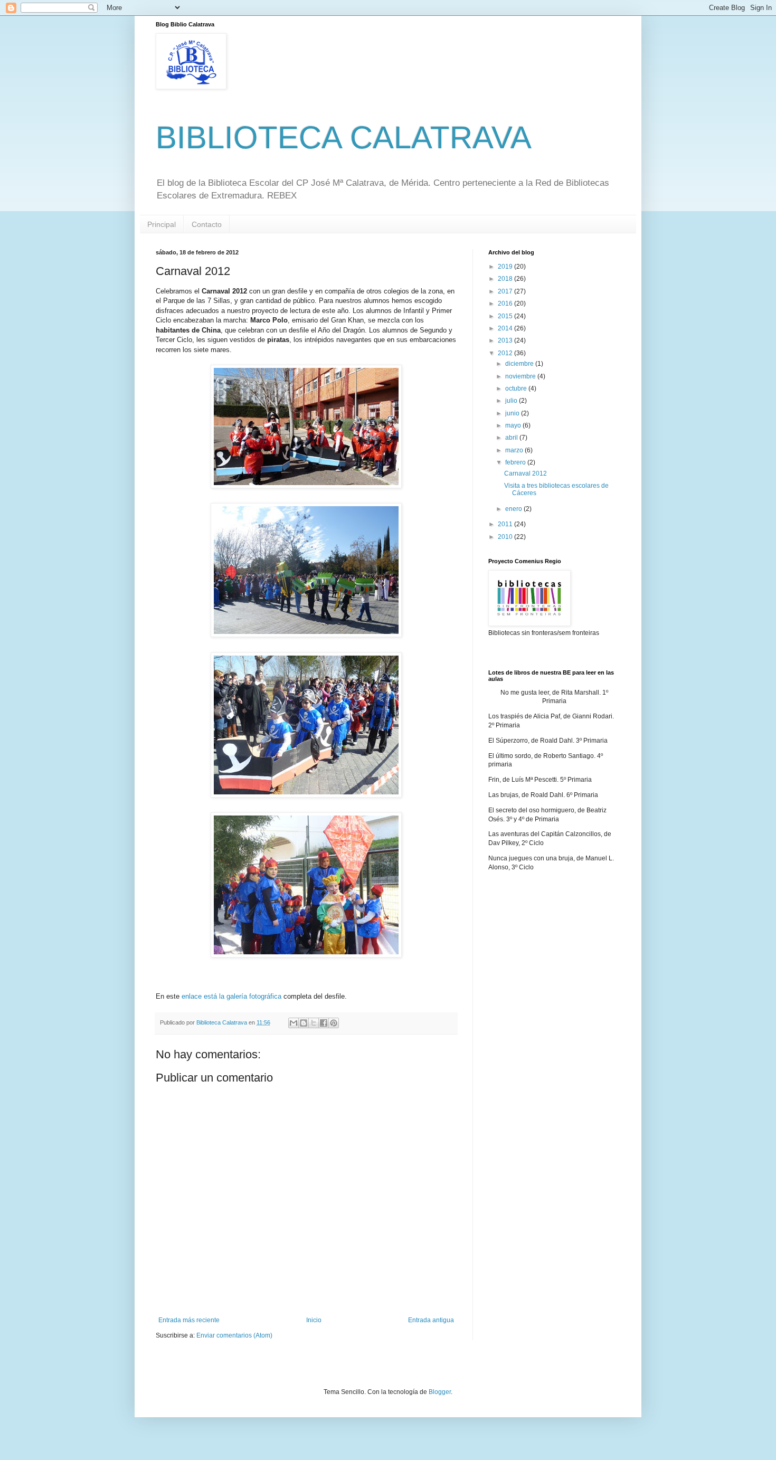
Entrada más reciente (189, 1320)
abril (512, 437)
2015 (506, 316)
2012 (506, 353)
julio (512, 400)
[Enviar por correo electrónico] (293, 1023)
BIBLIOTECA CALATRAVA (344, 137)
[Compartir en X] (313, 1023)
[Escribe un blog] (303, 1023)
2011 (506, 524)
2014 (506, 328)
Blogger (440, 1392)
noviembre (521, 376)
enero (514, 509)
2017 (506, 291)
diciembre (520, 363)
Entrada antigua (431, 1320)
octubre (516, 388)
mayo (514, 425)
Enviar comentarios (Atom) (234, 1335)
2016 (506, 303)
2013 (506, 340)
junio (513, 413)
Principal (161, 224)
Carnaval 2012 (525, 473)
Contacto (207, 224)
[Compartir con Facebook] (323, 1023)
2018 (506, 278)
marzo (515, 450)
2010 (506, 537)
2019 (506, 266)
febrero (516, 462)
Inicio (313, 1320)
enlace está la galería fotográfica (231, 996)
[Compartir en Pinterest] (333, 1023)
